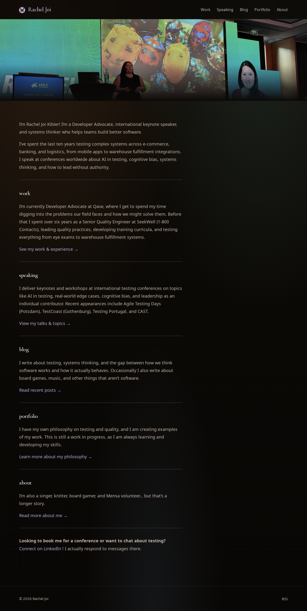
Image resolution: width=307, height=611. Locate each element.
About (282, 9)
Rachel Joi (39, 9)
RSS (285, 598)
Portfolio (262, 9)
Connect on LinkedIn (40, 548)
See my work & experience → (48, 249)
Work (205, 9)
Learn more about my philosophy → (55, 456)
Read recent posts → (40, 390)
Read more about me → (43, 515)
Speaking (225, 9)
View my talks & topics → (45, 323)
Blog (244, 9)
